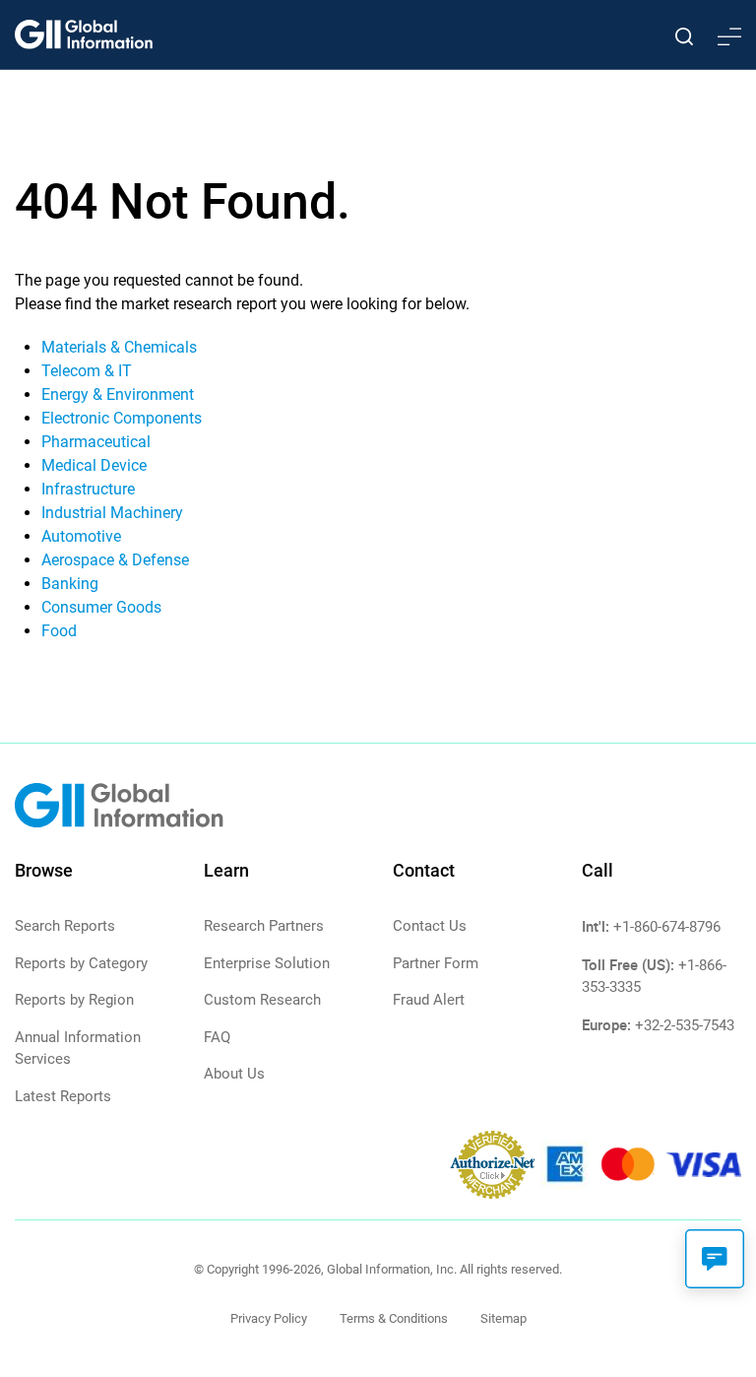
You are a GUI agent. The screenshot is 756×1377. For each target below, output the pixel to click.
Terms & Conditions (394, 1318)
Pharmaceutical (96, 441)
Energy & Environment (117, 394)
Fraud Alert (429, 1000)
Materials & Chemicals (119, 347)
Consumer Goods (101, 607)
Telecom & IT (86, 370)
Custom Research (262, 1000)
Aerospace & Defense (115, 560)
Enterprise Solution (267, 963)
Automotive (81, 536)
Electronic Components (121, 418)
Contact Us (430, 926)
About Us (234, 1073)
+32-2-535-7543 (684, 1025)
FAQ (217, 1037)
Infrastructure (88, 489)
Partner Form (435, 963)
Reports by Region (74, 1000)
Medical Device (94, 465)
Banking (69, 583)
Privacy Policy (268, 1318)
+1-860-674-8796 (667, 927)
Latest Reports (63, 1096)
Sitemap (503, 1318)
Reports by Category (81, 963)
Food (59, 631)
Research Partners (264, 926)
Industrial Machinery (112, 512)
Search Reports (65, 926)
